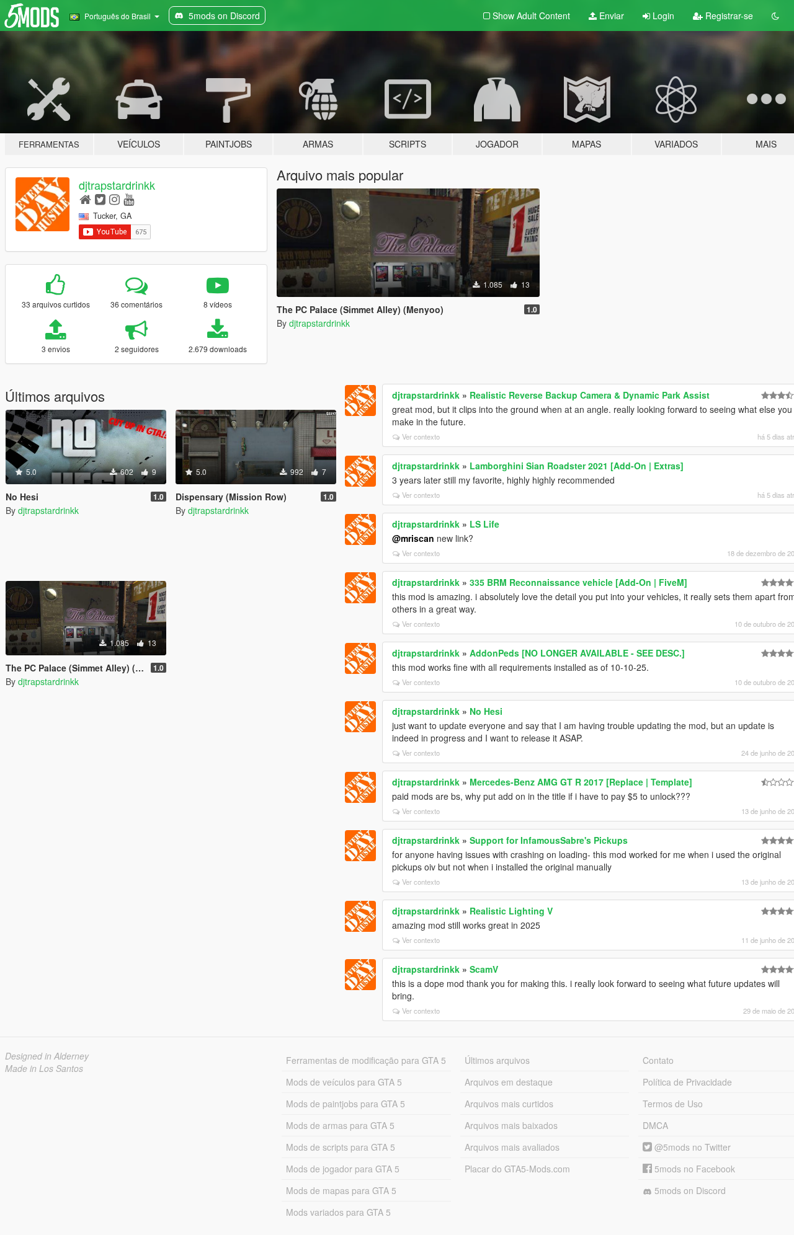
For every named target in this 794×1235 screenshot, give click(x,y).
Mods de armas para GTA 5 (340, 1125)
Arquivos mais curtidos (509, 1103)
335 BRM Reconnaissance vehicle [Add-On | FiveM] (578, 582)
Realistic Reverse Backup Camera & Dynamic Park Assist (590, 395)
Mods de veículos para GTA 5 (344, 1082)
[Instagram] (114, 199)
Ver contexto (421, 436)
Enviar (610, 15)
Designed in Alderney (47, 1056)
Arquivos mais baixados (511, 1125)
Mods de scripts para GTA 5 (340, 1147)
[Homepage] (85, 199)
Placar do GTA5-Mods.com (517, 1168)
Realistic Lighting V (511, 911)
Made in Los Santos (44, 1068)
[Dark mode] (775, 15)
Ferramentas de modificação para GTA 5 (366, 1060)
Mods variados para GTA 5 (338, 1212)
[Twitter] (100, 199)
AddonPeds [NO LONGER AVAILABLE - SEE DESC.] (577, 653)
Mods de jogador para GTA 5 (342, 1168)
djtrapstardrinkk (117, 185)
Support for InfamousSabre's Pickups (549, 840)
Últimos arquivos (497, 1060)
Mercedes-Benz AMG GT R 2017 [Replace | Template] (581, 782)
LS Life (484, 524)
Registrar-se (728, 15)
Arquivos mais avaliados (512, 1147)
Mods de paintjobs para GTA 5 (345, 1103)
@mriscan (413, 538)
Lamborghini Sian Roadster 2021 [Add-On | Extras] (577, 465)
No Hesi (486, 711)
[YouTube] (129, 199)
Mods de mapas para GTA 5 (341, 1190)
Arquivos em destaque (509, 1082)
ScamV (484, 969)
